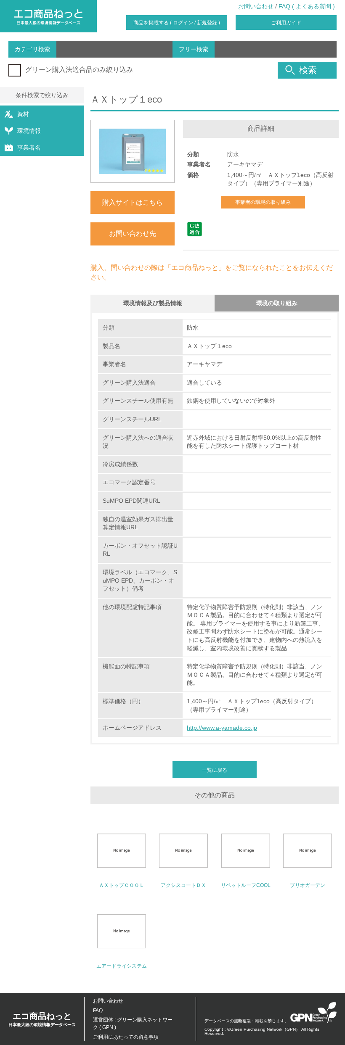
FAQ (98, 1010)
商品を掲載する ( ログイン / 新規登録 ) (176, 23)
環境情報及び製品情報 (152, 303)
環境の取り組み (276, 303)
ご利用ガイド (286, 23)
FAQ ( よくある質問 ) (308, 6)
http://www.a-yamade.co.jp (222, 727)
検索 (308, 70)
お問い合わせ (255, 6)
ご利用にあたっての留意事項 (126, 1037)
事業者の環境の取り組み (263, 202)
